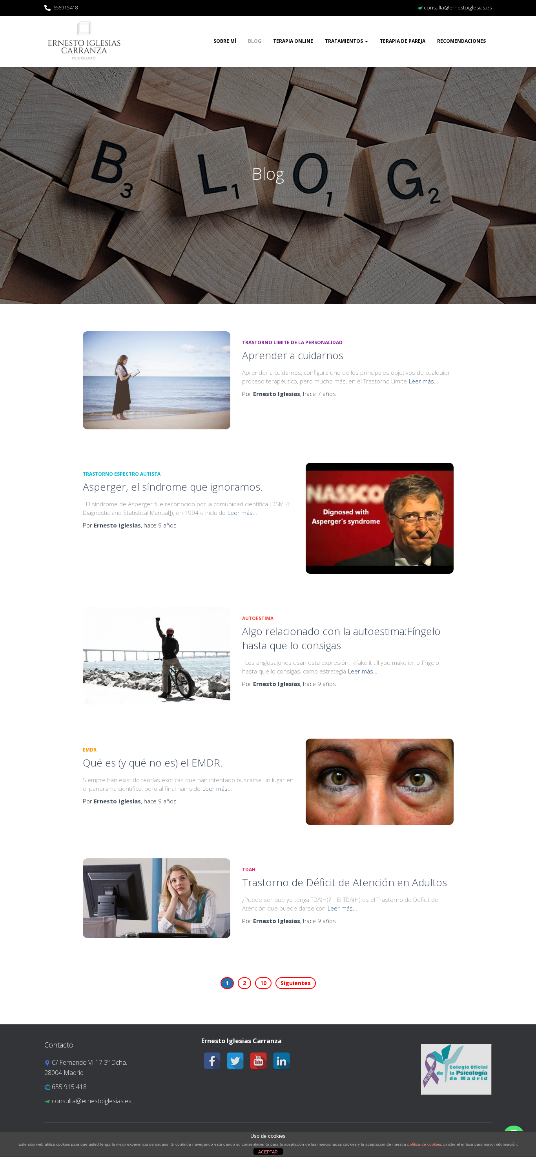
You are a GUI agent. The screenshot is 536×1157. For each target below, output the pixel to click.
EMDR (90, 749)
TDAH (248, 869)
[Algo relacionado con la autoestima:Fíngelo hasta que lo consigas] (156, 656)
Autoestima (257, 618)
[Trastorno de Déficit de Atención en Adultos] (156, 898)
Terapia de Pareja (402, 41)
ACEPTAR (268, 1152)
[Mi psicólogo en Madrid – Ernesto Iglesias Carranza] (84, 41)
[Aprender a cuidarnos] (156, 380)
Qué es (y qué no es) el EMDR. (152, 763)
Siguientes (296, 983)
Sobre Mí (224, 41)
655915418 (65, 7)
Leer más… (423, 381)
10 (263, 983)
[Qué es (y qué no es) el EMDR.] (379, 782)
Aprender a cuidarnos (292, 355)
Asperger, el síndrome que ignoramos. (173, 487)
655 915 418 (68, 1086)
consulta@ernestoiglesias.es (457, 7)
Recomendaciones (461, 41)
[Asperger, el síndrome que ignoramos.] (379, 518)
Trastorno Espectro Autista (121, 474)
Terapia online (293, 41)
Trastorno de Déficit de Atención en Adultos (344, 882)
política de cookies (424, 1144)
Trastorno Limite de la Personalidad (292, 342)
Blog (254, 41)
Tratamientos (344, 41)
